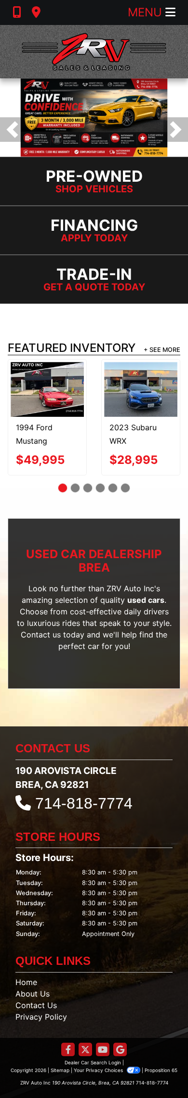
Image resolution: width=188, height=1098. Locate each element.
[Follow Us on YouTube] (102, 1050)
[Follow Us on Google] (120, 1050)
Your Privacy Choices (99, 1070)
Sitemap (60, 1070)
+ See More (162, 349)
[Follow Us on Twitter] (85, 1050)
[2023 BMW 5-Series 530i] (69, 384)
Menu (146, 12)
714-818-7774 (84, 803)
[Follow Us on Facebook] (68, 1050)
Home (26, 982)
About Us (32, 993)
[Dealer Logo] (94, 52)
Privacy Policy (41, 1017)
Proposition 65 (161, 1070)
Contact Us (36, 1005)
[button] (12, 129)
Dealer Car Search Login (93, 1062)
